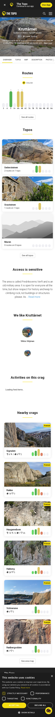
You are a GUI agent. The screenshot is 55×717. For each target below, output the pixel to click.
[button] (27, 712)
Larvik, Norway (31, 36)
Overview (7, 60)
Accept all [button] (14, 705)
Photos (49, 60)
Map (26, 60)
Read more (48, 43)
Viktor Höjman (27, 341)
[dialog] (27, 695)
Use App (46, 5)
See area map (27, 661)
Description (37, 60)
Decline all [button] (40, 705)
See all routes (27, 117)
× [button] (52, 676)
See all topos (27, 255)
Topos (18, 60)
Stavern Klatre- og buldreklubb (29, 33)
